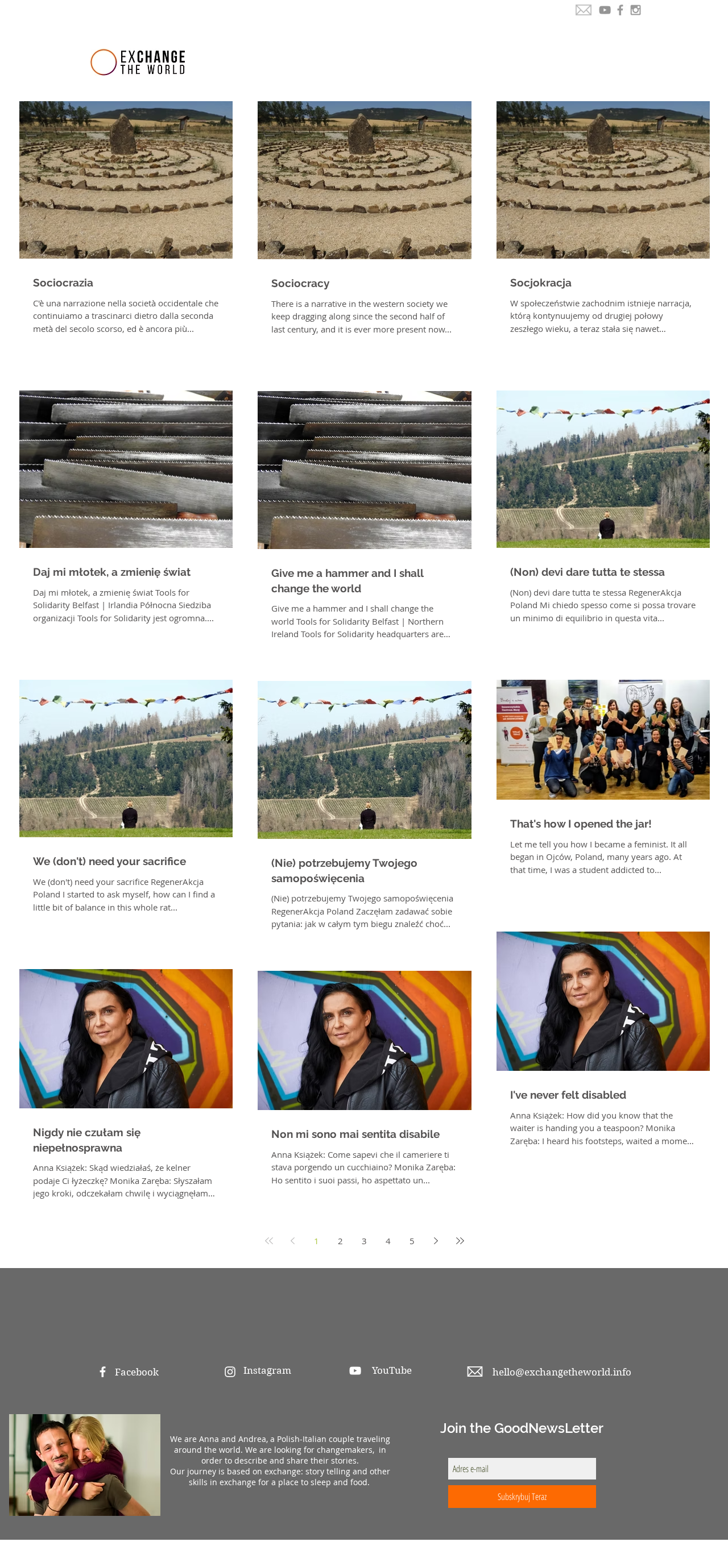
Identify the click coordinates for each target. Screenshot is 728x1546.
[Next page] (436, 1241)
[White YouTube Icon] (355, 1371)
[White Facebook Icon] (103, 1372)
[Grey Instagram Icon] (635, 10)
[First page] (269, 1241)
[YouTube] (605, 10)
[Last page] (460, 1241)
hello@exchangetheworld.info (562, 1372)
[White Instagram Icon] (230, 1372)
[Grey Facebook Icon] (620, 10)
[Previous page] (293, 1241)
